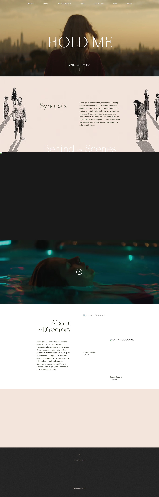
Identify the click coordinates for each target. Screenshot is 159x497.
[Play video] (79, 272)
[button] (79, 196)
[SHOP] (79, 69)
